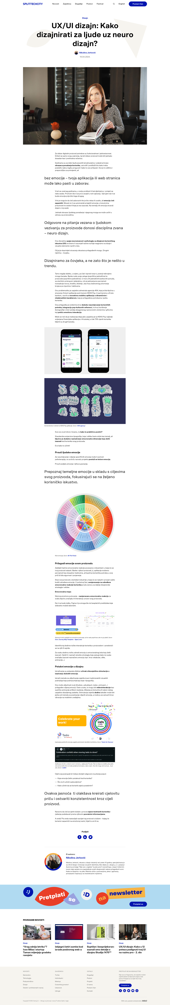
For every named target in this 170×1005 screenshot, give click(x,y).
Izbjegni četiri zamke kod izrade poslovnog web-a (69, 948)
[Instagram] (136, 990)
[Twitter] (90, 837)
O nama (90, 984)
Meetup (58, 981)
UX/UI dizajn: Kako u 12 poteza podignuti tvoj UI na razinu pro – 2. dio (132, 950)
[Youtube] (132, 990)
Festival (100, 4)
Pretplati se (138, 904)
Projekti (89, 981)
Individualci (59, 978)
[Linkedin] (85, 837)
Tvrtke (57, 975)
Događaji (79, 4)
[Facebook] (79, 837)
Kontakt (90, 991)
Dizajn (85, 18)
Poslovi (89, 4)
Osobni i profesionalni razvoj (33, 988)
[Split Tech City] (33, 4)
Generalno (26, 975)
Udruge (57, 991)
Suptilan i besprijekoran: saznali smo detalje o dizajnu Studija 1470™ (100, 950)
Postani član (138, 4)
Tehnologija (27, 978)
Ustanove (58, 988)
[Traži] (114, 4)
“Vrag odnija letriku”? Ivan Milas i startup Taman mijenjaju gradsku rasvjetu (37, 951)
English (122, 4)
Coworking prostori (62, 984)
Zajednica (67, 4)
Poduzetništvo (28, 981)
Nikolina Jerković (75, 858)
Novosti (55, 4)
